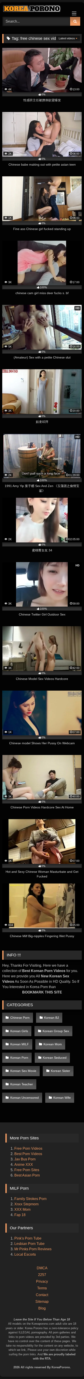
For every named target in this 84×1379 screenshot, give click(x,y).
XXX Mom (22, 1209)
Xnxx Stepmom (26, 1204)
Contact (42, 1295)
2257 (42, 1275)
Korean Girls (19, 1031)
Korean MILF (19, 1044)
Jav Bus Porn (25, 1159)
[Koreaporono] (34, 8)
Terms (42, 1288)
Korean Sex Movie (23, 1071)
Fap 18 (20, 1215)
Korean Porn (19, 1057)
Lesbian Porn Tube (29, 1244)
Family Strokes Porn (30, 1199)
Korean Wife (62, 1097)
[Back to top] (75, 1356)
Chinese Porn (20, 1017)
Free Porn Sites (26, 1170)
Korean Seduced (55, 1057)
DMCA (42, 1268)
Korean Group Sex (56, 1031)
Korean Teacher (21, 1084)
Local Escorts (25, 1254)
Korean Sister (60, 1071)
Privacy (42, 1281)
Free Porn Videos (28, 1148)
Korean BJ (51, 1017)
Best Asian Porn (27, 1175)
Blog (42, 1308)
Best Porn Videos (28, 1154)
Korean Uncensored (24, 1097)
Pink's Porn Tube (27, 1238)
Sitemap (42, 1301)
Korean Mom (52, 1044)
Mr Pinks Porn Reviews (33, 1249)
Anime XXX (23, 1164)
